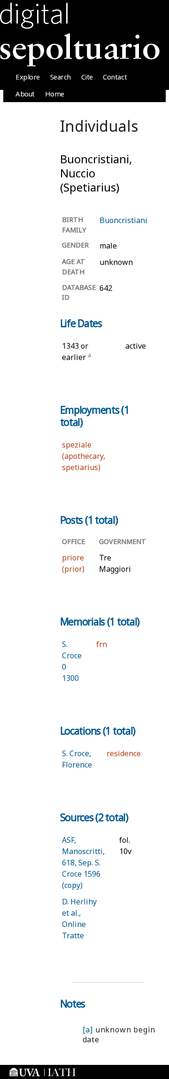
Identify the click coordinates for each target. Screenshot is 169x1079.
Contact (115, 76)
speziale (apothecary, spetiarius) (83, 456)
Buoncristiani (123, 220)
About (25, 93)
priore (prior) (73, 563)
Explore (27, 76)
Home (54, 93)
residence (124, 753)
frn (101, 644)
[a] (88, 1029)
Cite (87, 76)
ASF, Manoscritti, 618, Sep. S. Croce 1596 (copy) (83, 862)
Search (60, 76)
